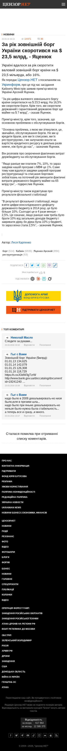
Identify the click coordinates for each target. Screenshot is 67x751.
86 (42, 39)
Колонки (7, 594)
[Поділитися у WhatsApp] (43, 264)
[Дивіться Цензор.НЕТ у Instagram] (39, 735)
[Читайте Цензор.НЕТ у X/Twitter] (16, 735)
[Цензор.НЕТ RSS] (56, 735)
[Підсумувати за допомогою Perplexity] (44, 278)
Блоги (5, 557)
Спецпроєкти (10, 584)
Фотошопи (8, 552)
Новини (8, 34)
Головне (7, 579)
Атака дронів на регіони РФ (18, 624)
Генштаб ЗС (9, 682)
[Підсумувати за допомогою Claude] (38, 278)
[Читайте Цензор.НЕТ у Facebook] (11, 735)
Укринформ (11, 84)
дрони (6, 656)
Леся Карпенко (21, 242)
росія (5, 645)
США (4, 666)
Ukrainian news (11, 507)
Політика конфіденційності (18, 492)
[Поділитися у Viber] (49, 264)
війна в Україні (10, 677)
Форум (6, 562)
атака (5, 687)
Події (5, 531)
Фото (5, 541)
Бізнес (6, 568)
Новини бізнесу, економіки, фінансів (24, 512)
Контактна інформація (15, 466)
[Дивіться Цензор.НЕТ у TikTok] (33, 735)
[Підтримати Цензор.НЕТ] (33, 310)
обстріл (6, 635)
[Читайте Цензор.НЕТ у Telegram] (22, 735)
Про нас (7, 460)
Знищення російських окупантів (22, 613)
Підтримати (9, 471)
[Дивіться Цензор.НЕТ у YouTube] (28, 735)
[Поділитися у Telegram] (38, 264)
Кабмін (24, 251)
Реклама (7, 481)
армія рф (7, 651)
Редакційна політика (15, 497)
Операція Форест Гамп (15, 608)
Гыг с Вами (19, 354)
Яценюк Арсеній (46, 251)
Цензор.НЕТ (28, 80)
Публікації (8, 589)
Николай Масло (22, 337)
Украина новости (12, 502)
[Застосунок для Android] (45, 735)
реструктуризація (15, 254)
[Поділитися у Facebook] (26, 264)
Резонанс (8, 536)
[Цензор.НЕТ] (16, 5)
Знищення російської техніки (20, 618)
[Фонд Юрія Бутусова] (33, 296)
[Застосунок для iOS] (51, 735)
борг (8, 251)
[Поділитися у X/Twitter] (32, 264)
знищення (8, 661)
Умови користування (15, 486)
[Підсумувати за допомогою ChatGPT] (32, 278)
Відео (5, 547)
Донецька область (13, 671)
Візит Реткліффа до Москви (18, 629)
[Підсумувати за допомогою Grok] (50, 278)
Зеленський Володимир (17, 640)
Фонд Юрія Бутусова (14, 476)
